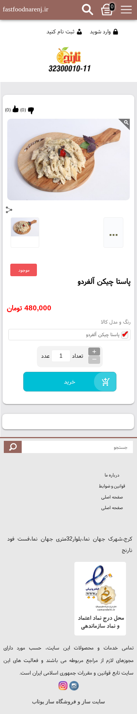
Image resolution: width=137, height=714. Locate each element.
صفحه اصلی (112, 496)
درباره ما (112, 474)
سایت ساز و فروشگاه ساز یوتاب (68, 702)
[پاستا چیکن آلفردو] (68, 63)
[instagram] (74, 685)
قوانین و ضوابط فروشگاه (112, 487)
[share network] (9, 210)
